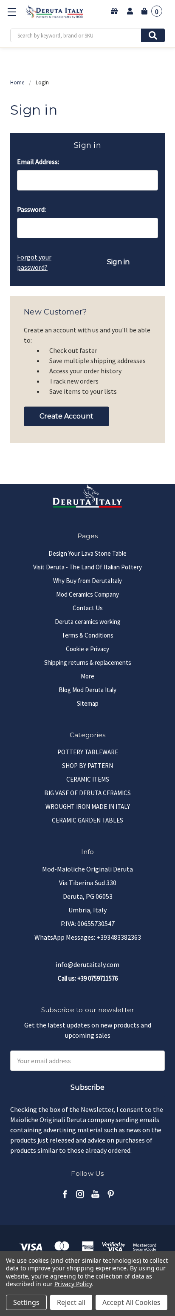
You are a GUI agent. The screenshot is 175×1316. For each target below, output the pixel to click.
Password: (31, 209)
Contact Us (88, 608)
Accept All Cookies (131, 1302)
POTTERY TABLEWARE (87, 752)
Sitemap (88, 703)
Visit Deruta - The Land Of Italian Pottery (87, 567)
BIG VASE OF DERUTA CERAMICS (87, 793)
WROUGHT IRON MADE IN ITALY (87, 806)
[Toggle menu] (11, 11)
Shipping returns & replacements (87, 662)
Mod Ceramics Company (87, 594)
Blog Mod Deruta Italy (87, 690)
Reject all (71, 1302)
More (87, 676)
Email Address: (38, 161)
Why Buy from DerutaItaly (87, 581)
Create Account (66, 416)
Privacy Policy (72, 1284)
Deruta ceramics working (88, 622)
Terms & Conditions (87, 635)
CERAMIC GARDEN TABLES (87, 820)
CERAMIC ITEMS (87, 779)
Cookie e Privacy (87, 649)
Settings (26, 1302)
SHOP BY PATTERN (87, 766)
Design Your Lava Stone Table (87, 553)
